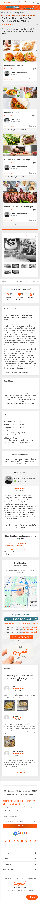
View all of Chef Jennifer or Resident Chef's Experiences (20, 526)
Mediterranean (9, 546)
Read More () (20, 773)
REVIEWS (35, 281)
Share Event (30, 236)
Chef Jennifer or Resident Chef (25, 478)
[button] (2, 2)
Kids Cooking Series (19, 543)
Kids (9, 543)
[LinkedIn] (35, 841)
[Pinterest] (26, 841)
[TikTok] (13, 841)
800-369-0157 (29, 890)
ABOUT (4, 281)
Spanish (19, 546)
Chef (27, 281)
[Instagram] (5, 841)
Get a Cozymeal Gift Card (21, 550)
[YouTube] (22, 841)
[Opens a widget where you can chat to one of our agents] (32, 897)
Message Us (17, 2)
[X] (30, 841)
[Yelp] (18, 841)
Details (19, 281)
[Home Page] (8, 2)
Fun (5, 543)
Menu (11, 281)
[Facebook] (9, 841)
